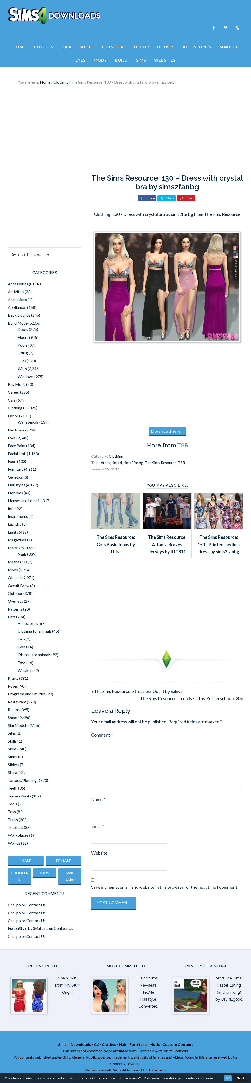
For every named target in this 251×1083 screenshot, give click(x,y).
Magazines (17, 539)
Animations (17, 299)
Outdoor (15, 593)
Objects (15, 577)
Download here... (167, 431)
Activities (16, 291)
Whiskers (26, 670)
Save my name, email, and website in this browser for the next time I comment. (164, 887)
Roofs (23, 345)
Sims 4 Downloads (54, 15)
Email (97, 826)
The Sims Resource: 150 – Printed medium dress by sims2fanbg (219, 544)
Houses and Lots (22, 500)
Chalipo (14, 904)
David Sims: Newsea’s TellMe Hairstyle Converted (148, 992)
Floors (23, 337)
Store (12, 772)
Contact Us (36, 904)
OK (228, 1078)
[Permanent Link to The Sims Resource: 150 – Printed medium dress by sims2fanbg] (218, 527)
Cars (12, 400)
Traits (13, 819)
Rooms (14, 709)
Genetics (15, 477)
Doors (23, 329)
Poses (13, 686)
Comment (102, 735)
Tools (12, 803)
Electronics (17, 430)
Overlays (15, 601)
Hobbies (15, 492)
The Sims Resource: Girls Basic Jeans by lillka (116, 544)
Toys (22, 662)
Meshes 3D (17, 562)
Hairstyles (16, 485)
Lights (13, 532)
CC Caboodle (155, 1070)
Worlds (14, 843)
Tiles (22, 360)
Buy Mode (16, 384)
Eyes (12, 437)
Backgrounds (19, 315)
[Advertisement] (125, 129)
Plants (13, 678)
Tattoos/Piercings (23, 780)
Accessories (18, 283)
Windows (26, 376)
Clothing (116, 456)
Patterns (15, 609)
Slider (12, 756)
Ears (21, 639)
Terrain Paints (19, 796)
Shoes (13, 717)
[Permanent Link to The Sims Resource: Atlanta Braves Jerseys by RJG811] (167, 527)
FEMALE (63, 860)
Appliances (17, 307)
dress (105, 462)
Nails (22, 554)
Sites (12, 733)
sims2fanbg (133, 462)
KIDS (44, 872)
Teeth (12, 788)
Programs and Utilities (27, 694)
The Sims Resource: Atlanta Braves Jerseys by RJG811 (167, 544)
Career (13, 392)
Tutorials (15, 827)
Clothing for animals (34, 631)
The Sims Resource (160, 462)
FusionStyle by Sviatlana (28, 928)
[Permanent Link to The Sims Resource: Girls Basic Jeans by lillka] (115, 527)
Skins (12, 748)
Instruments (18, 516)
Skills (12, 741)
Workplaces (18, 835)
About (240, 1078)
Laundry (14, 524)
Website (99, 853)
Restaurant (17, 701)
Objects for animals (34, 654)
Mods (13, 569)
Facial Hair (17, 453)
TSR (182, 445)
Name (98, 799)
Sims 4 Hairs (124, 1070)
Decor (13, 415)
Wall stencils (28, 422)
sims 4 (117, 462)
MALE (25, 860)
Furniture (15, 469)
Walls (22, 368)
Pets (11, 616)
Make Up (16, 547)
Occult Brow (18, 585)
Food (12, 461)
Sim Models (18, 725)
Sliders (13, 764)
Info (11, 508)
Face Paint (16, 445)
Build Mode (18, 323)
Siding (23, 353)
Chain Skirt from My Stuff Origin (67, 985)
